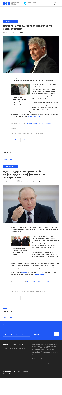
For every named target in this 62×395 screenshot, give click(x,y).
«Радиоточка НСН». (39, 275)
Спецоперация (19, 291)
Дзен (35, 123)
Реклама (21, 344)
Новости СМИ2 (7, 159)
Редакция (5, 344)
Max (49, 123)
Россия (32, 291)
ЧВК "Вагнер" (18, 133)
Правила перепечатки (9, 371)
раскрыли (24, 272)
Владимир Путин (27, 133)
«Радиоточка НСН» (34, 116)
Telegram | (44, 123)
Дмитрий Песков (38, 133)
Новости (30, 123)
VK (39, 123)
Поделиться (19, 32)
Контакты (13, 344)
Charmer (11, 374)
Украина (26, 291)
